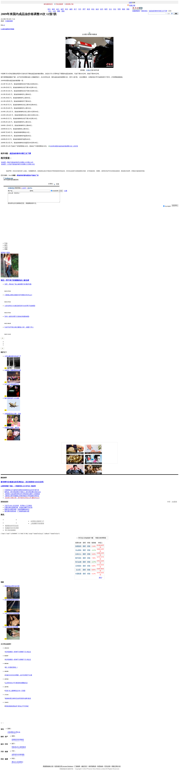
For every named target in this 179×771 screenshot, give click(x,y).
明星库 (23, 747)
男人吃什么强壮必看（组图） (75, 463)
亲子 (75, 9)
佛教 (58, 11)
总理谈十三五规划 (26, 505)
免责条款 (100, 766)
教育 (106, 9)
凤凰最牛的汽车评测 (12, 528)
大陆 (8, 732)
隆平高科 (78, 558)
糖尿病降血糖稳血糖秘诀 (75, 453)
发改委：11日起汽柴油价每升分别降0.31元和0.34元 (18, 164)
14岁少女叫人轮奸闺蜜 (11, 613)
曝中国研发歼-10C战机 (11, 398)
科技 (92, 9)
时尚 (66, 9)
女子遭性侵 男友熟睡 (11, 627)
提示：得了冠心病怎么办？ (93, 453)
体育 (62, 9)
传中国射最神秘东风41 (11, 599)
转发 (13, 29)
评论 (16, 754)
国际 (12, 732)
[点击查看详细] (89, 33)
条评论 (7, 29)
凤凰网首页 (49, 4)
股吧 (84, 546)
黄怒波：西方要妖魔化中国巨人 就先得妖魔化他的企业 (22, 492)
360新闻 (174, 501)
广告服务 (77, 766)
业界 (13, 754)
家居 (88, 9)
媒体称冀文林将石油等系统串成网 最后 (18, 698)
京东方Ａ (78, 554)
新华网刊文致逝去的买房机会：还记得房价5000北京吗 (22, 482)
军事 (119, 9)
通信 (13, 762)
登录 (133, 2)
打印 (10, 29)
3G (16, 762)
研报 (88, 546)
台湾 (15, 732)
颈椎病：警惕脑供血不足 (93, 463)
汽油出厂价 (35, 175)
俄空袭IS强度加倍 (10, 511)
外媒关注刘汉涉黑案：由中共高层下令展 (18, 675)
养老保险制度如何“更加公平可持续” (17, 706)
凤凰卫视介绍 (116, 766)
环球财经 (21, 739)
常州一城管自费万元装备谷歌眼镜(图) (16, 316)
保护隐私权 (92, 766)
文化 (110, 9)
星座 (63, 11)
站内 (169, 13)
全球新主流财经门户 (37, 521)
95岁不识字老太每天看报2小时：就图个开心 (19, 327)
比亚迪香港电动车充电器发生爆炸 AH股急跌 (25, 494)
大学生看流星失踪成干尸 (12, 356)
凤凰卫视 (132, 5)
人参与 (3, 29)
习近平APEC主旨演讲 (11, 505)
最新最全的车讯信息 (12, 525)
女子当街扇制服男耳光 (11, 384)
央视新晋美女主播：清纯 (12, 413)
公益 (54, 11)
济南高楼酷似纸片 (23, 509)
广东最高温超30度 (23, 511)
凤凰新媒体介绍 (48, 766)
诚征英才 (84, 766)
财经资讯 (144, 11)
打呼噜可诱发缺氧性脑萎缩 (93, 473)
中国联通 (78, 573)
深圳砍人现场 (5, 252)
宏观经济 (15, 739)
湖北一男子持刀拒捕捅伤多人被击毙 (15, 280)
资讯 (49, 9)
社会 (18, 732)
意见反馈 (107, 766)
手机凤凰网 (59, 4)
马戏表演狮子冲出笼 (25, 507)
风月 (16, 747)
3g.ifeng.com (9, 178)
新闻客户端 (69, 4)
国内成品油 (27, 175)
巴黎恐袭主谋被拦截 (11, 507)
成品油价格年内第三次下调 (158, 11)
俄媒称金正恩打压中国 (11, 586)
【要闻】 (7, 496)
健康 (70, 9)
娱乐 (57, 9)
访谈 (19, 754)
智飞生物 (78, 562)
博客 (127, 9)
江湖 (19, 747)
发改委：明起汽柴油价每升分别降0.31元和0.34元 (17, 162)
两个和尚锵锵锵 (10, 530)
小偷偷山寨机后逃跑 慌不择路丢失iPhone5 (18, 295)
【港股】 (7, 494)
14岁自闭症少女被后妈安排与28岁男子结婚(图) (19, 305)
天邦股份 (78, 566)
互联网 (19, 762)
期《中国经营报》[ (11, 667)
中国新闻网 (9, 21)
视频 (123, 9)
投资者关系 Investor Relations (64, 766)
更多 (100, 577)
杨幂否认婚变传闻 (10, 509)
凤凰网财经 (136, 11)
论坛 (49, 11)
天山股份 (78, 550)
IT (22, 762)
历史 (114, 9)
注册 (130, 2)
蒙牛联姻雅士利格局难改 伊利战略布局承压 (24, 496)
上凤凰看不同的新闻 (37, 523)
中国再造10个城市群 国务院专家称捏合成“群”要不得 (21, 490)
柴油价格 (20, 175)
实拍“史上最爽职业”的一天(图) (15, 690)
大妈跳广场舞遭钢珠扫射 (12, 370)
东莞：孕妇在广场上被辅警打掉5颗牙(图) (18, 284)
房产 (84, 9)
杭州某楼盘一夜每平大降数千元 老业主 (18, 652)
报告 (22, 754)
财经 (53, 9)
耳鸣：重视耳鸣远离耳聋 (75, 473)
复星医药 (78, 546)
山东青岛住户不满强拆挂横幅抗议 (16, 683)
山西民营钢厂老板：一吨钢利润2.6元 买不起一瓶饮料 (18, 486)
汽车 (79, 9)
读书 (101, 9)
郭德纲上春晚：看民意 (11, 427)
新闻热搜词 (4, 501)
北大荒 (78, 569)
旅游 (97, 9)
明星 (13, 747)
